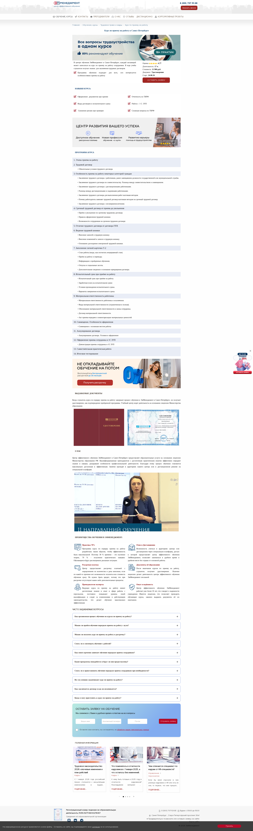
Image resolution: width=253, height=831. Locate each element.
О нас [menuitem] (118, 16)
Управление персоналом (153, 774)
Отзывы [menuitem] (130, 16)
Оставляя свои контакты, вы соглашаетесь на (114, 730)
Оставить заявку (156, 80)
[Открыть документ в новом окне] (58, 814)
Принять (229, 826)
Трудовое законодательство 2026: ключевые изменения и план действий (88, 768)
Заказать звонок (189, 8)
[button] (134, 796)
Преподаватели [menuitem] (101, 16)
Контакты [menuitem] (83, 16)
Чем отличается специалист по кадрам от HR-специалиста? (162, 768)
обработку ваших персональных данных (133, 730)
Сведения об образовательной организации (86, 816)
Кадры (77, 775)
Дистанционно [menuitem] (145, 16)
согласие (96, 827)
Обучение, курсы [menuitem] (64, 16)
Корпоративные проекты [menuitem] (170, 16)
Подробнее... (80, 789)
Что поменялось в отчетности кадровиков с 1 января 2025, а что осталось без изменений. (125, 768)
